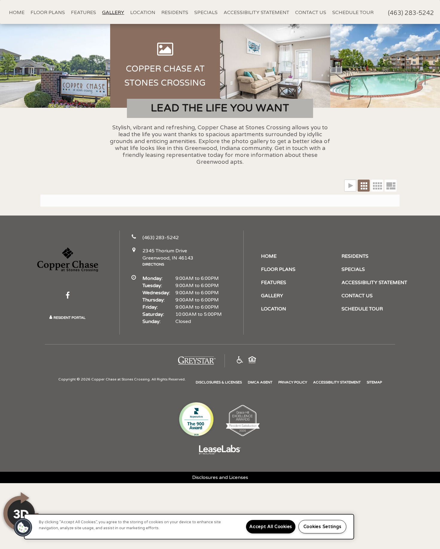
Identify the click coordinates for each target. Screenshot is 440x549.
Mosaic (391, 186)
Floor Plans (48, 13)
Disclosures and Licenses (220, 477)
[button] (67, 295)
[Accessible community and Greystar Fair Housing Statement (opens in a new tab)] (240, 361)
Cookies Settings (323, 526)
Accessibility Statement (256, 13)
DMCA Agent (260, 382)
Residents (174, 13)
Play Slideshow (350, 186)
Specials (206, 13)
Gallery (113, 13)
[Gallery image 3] (275, 66)
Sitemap (374, 382)
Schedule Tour (353, 13)
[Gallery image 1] (55, 66)
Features (83, 13)
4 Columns (377, 186)
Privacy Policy (292, 382)
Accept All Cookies (270, 526)
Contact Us (310, 13)
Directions (153, 264)
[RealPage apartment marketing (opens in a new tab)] (220, 451)
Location (142, 13)
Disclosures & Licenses (219, 382)
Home (17, 13)
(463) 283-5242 (411, 13)
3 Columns (364, 186)
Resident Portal (70, 318)
